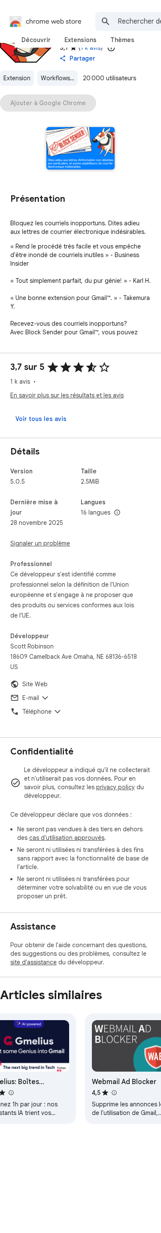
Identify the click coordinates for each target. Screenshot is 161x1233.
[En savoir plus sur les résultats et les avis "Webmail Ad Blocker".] (113, 1092)
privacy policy (115, 787)
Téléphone (37, 711)
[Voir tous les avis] (41, 419)
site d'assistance (33, 962)
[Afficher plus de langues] (117, 513)
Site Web (35, 684)
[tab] (36, 40)
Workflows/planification (59, 78)
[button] (80, 149)
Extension (16, 78)
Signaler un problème (40, 543)
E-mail (30, 698)
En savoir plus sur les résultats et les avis (67, 395)
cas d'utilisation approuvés (66, 838)
